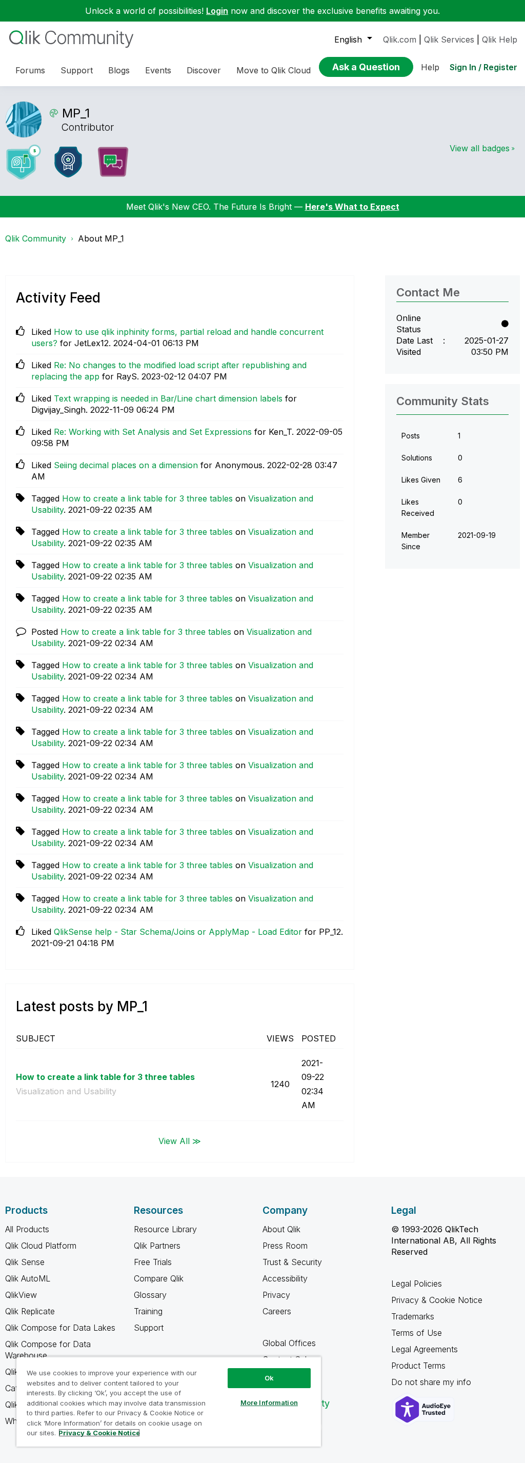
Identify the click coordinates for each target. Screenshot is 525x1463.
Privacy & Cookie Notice (436, 1300)
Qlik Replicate (30, 1311)
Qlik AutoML (27, 1278)
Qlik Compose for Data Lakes (60, 1327)
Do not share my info (432, 1382)
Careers (276, 1311)
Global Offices (289, 1343)
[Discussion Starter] (112, 162)
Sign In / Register (483, 67)
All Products (27, 1229)
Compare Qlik (159, 1278)
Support (149, 1327)
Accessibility (285, 1278)
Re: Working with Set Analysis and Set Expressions (153, 432)
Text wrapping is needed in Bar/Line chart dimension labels (168, 398)
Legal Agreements (424, 1349)
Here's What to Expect (352, 207)
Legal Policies (416, 1283)
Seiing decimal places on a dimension (126, 465)
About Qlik (281, 1229)
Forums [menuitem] (30, 70)
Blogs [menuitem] (119, 70)
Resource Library (165, 1229)
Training (148, 1311)
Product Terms (418, 1365)
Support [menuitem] (76, 70)
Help (430, 67)
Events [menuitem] (158, 70)
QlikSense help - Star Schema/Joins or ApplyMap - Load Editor (178, 932)
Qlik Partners (157, 1245)
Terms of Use (416, 1333)
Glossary (150, 1295)
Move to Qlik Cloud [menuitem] (273, 70)
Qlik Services (449, 39)
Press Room (285, 1245)
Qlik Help (499, 39)
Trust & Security (292, 1262)
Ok (269, 1378)
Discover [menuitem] (204, 70)
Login (217, 11)
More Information (269, 1402)
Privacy (276, 1295)
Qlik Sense (25, 1262)
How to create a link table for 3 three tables (147, 498)
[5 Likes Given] (23, 162)
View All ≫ (179, 1141)
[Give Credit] (68, 162)
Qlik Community (35, 238)
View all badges (480, 148)
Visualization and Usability (66, 1091)
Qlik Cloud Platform (40, 1245)
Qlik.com (399, 39)
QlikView (21, 1295)
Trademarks (412, 1316)
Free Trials (153, 1262)
